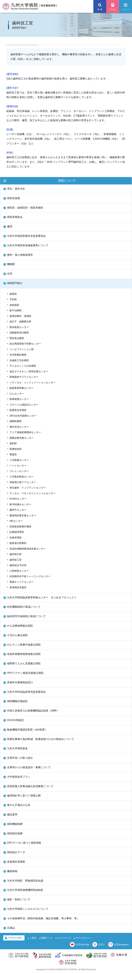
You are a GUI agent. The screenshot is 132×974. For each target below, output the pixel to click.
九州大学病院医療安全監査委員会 (26, 236)
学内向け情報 (15, 937)
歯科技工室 (15, 559)
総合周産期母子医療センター (25, 343)
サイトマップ (64, 938)
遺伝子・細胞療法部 (20, 321)
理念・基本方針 (16, 188)
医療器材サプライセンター (23, 377)
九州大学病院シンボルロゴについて (27, 909)
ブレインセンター (19, 471)
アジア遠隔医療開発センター (25, 432)
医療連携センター (19, 399)
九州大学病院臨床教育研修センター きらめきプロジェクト (42, 597)
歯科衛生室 (15, 554)
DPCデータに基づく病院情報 (24, 842)
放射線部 (14, 305)
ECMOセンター (18, 498)
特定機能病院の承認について (24, 606)
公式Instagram (121, 944)
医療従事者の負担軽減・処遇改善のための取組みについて (40, 739)
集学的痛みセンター (20, 504)
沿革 (9, 273)
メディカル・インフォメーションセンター (32, 382)
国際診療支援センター (21, 438)
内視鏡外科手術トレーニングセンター (30, 576)
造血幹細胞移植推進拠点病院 (24, 654)
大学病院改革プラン (18, 776)
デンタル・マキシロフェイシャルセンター (32, 493)
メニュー (125, 9)
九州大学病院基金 (17, 748)
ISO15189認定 (15, 720)
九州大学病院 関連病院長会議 (25, 880)
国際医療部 (15, 421)
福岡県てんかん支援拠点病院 (24, 663)
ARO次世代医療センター (23, 415)
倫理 (9, 226)
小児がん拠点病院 (17, 635)
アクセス (113, 9)
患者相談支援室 (17, 587)
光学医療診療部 (17, 354)
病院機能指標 (15, 824)
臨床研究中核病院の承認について (26, 616)
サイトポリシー (83, 938)
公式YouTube (82, 944)
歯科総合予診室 (17, 565)
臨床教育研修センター (21, 388)
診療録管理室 (16, 532)
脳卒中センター (17, 509)
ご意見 (33, 938)
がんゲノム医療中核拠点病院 (24, 644)
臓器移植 (12, 871)
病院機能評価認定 (17, 701)
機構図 (11, 264)
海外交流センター (19, 426)
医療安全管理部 (17, 410)
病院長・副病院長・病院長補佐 (25, 207)
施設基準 (12, 814)
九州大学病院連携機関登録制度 (25, 890)
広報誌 (11, 927)
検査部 (13, 294)
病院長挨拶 (13, 198)
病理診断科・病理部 (20, 316)
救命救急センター (19, 327)
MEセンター (16, 521)
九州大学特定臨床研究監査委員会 (26, 691)
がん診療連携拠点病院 (20, 625)
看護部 (13, 454)
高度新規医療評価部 (20, 526)
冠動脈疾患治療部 (19, 332)
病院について (66, 180)
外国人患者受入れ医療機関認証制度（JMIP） (33, 710)
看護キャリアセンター (21, 582)
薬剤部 (13, 443)
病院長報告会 (15, 217)
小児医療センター (19, 460)
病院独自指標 (15, 833)
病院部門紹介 (15, 283)
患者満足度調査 (16, 861)
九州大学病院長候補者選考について (27, 245)
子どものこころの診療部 (22, 365)
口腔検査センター (19, 570)
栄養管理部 (15, 537)
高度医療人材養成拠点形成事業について (30, 786)
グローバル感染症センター (23, 404)
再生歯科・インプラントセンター (27, 487)
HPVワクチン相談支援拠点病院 (25, 673)
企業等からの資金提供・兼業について (29, 767)
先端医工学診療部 (19, 360)
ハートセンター (17, 465)
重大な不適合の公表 (18, 805)
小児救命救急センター (21, 476)
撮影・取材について (18, 899)
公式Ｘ (101, 944)
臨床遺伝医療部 (17, 543)
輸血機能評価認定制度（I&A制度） (27, 729)
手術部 (13, 299)
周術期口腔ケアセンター (22, 482)
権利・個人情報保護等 (20, 254)
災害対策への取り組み (20, 757)
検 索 (99, 9)
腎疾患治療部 (16, 338)
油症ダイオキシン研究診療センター (28, 371)
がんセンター (16, 393)
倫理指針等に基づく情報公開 (24, 795)
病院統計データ (16, 852)
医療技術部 (15, 449)
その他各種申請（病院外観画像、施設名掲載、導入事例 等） (43, 918)
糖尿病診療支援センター (22, 515)
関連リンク (46, 938)
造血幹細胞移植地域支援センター (27, 548)
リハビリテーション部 (21, 349)
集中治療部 (15, 310)
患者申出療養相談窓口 (20, 682)
